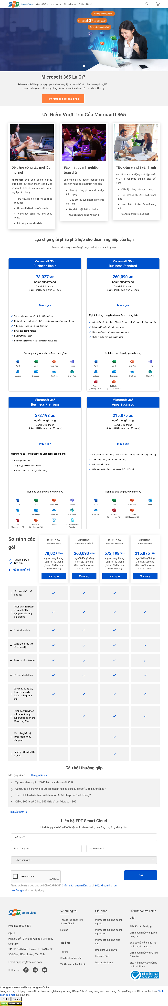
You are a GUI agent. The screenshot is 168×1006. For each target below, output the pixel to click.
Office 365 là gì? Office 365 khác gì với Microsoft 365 (45, 801)
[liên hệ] (157, 4)
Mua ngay (45, 305)
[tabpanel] (84, 39)
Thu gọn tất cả (39, 775)
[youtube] (44, 971)
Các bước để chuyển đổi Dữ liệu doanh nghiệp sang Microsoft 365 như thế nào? (60, 788)
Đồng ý (16, 999)
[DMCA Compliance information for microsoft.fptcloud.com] (11, 1003)
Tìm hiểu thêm (16, 811)
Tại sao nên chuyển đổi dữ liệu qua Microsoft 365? (44, 782)
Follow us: (14, 970)
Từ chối (5, 999)
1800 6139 (25, 925)
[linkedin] (35, 971)
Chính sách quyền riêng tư (76, 885)
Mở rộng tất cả (16, 775)
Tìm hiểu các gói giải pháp (63, 98)
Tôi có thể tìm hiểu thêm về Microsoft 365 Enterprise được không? (53, 795)
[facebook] (26, 971)
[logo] (22, 912)
